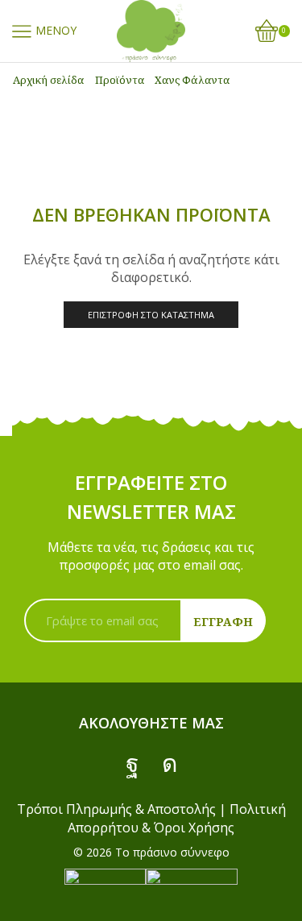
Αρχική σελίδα (48, 80)
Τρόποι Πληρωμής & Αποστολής (116, 809)
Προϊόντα (119, 80)
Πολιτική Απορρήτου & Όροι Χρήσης (177, 818)
